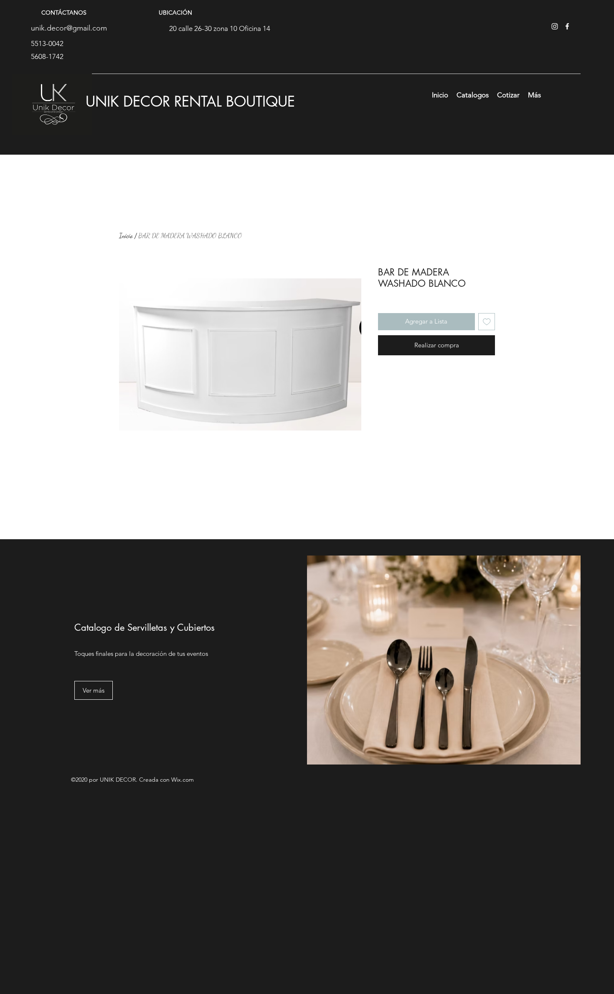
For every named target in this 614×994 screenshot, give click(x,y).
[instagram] (555, 26)
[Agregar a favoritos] (486, 321)
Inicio (126, 236)
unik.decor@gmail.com (69, 28)
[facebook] (567, 26)
